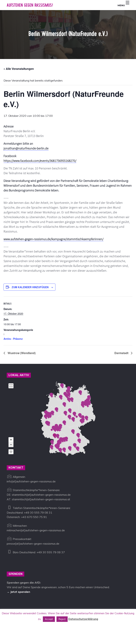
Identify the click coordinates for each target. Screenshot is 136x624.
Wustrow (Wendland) (21, 353)
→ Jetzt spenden (18, 592)
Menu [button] (121, 5)
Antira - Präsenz (13, 338)
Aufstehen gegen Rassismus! (30, 5)
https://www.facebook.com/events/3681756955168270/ (40, 161)
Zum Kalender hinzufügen (30, 287)
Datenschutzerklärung (83, 619)
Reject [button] (62, 619)
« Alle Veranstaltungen (19, 69)
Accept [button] (49, 619)
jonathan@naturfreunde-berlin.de (26, 148)
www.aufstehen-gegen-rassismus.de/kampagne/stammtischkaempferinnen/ (53, 239)
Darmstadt (121, 353)
